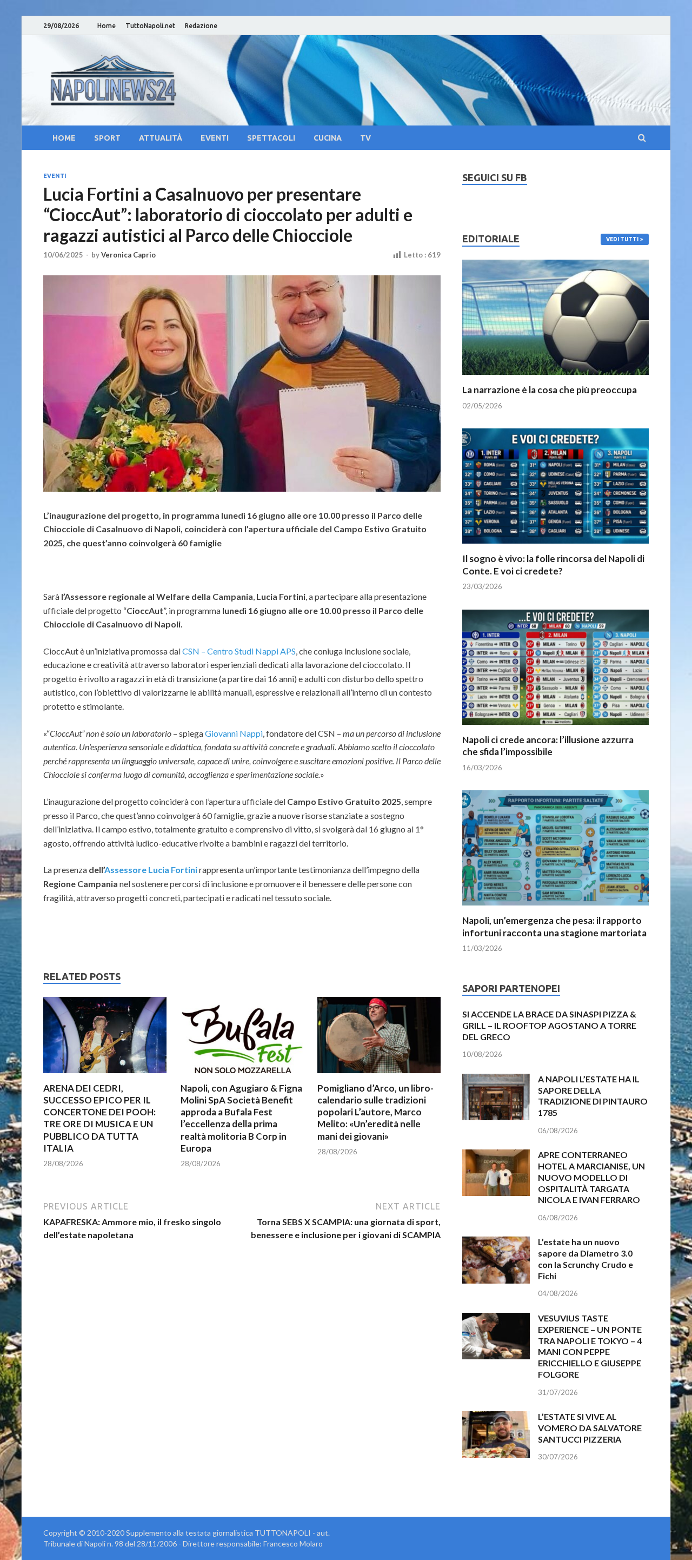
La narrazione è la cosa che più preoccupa (549, 389)
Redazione (201, 25)
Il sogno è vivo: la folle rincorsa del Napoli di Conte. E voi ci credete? (553, 564)
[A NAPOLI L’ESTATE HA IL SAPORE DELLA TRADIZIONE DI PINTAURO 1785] (496, 1080)
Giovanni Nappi (234, 733)
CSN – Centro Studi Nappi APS (239, 651)
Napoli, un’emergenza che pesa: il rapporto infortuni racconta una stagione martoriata (554, 926)
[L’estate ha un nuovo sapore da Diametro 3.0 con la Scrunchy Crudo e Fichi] (496, 1243)
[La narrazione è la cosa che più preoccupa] (555, 377)
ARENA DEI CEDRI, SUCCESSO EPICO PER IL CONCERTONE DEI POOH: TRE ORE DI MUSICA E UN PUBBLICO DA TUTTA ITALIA (99, 1117)
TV (365, 138)
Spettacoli (271, 138)
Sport (107, 138)
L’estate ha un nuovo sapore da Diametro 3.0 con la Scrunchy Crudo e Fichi (585, 1258)
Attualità (160, 138)
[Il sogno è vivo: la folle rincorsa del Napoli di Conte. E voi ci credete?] (555, 546)
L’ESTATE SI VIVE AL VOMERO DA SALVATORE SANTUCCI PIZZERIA (590, 1427)
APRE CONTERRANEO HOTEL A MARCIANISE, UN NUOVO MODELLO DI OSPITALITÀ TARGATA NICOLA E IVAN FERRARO (591, 1177)
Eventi (215, 138)
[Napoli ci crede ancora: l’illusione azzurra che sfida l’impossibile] (555, 727)
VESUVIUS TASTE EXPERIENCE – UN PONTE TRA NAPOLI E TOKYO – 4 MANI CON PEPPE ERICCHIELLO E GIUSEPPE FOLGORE (590, 1346)
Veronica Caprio (128, 254)
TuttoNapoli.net (150, 25)
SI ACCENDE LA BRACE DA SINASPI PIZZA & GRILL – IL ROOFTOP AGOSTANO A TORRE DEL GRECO (549, 1025)
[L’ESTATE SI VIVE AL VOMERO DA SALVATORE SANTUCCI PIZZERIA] (496, 1417)
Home (106, 25)
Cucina (328, 138)
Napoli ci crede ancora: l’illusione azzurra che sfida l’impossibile (548, 745)
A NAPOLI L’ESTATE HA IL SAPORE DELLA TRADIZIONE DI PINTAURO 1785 (593, 1096)
